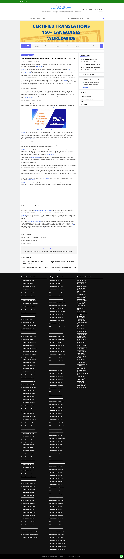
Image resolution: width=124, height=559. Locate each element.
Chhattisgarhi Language (82, 373)
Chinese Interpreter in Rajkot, (55, 348)
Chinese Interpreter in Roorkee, (56, 435)
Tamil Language (80, 306)
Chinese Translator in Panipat (28, 371)
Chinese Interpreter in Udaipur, (56, 388)
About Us (32, 18)
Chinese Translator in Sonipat (28, 374)
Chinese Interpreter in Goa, (55, 447)
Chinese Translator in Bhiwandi (28, 512)
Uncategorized (84, 104)
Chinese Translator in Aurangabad (29, 351)
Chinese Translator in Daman (28, 425)
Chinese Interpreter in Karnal (55, 472)
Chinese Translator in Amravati (28, 515)
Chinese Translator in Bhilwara (28, 506)
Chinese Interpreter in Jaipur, (55, 382)
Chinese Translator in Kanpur (27, 390)
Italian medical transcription (34, 221)
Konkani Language (81, 387)
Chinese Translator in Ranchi (27, 412)
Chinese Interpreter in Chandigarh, (57, 311)
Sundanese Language (82, 323)
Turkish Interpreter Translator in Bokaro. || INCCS (35, 267)
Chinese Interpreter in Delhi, (55, 280)
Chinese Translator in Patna (27, 442)
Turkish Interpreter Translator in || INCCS (32, 261)
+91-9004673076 (61, 8)
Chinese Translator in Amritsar (28, 316)
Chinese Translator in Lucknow (28, 393)
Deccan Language (81, 377)
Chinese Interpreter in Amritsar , (56, 317)
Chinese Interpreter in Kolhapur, (56, 531)
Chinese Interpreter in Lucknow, (56, 398)
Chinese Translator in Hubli (27, 500)
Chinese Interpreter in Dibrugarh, (56, 487)
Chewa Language (81, 376)
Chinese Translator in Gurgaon (28, 286)
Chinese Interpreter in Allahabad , (56, 391)
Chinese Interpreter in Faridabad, (56, 357)
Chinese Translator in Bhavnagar (28, 333)
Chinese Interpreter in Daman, (56, 432)
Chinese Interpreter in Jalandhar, (56, 320)
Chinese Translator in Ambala (28, 456)
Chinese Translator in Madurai (28, 299)
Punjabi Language (81, 292)
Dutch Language (81, 353)
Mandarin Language (81, 280)
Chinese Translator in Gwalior (28, 362)
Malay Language (81, 297)
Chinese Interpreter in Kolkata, (56, 308)
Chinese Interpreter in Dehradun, (56, 422)
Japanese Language (81, 291)
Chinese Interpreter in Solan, (55, 509)
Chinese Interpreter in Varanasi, (56, 401)
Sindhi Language (81, 343)
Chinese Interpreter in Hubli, (55, 512)
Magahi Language (81, 368)
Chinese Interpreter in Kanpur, (56, 395)
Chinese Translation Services (87, 99)
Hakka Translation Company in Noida (43, 45)
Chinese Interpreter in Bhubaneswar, (57, 540)
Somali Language (81, 365)
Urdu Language (80, 308)
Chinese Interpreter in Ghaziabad (56, 360)
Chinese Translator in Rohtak (27, 399)
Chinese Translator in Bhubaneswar (29, 528)
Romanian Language (82, 347)
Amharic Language (81, 345)
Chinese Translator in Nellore (28, 473)
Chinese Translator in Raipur (27, 405)
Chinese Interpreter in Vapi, (55, 342)
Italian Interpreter (27, 72)
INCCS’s (23, 132)
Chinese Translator (41, 129)
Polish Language (81, 317)
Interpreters (43, 227)
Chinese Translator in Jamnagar (28, 342)
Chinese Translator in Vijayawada (29, 432)
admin (24, 61)
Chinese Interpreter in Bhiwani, (56, 469)
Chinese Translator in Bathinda (28, 521)
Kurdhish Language (81, 334)
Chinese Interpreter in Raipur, (55, 410)
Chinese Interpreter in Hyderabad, (57, 302)
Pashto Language (81, 319)
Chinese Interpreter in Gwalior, (56, 367)
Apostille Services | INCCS (75, 18)
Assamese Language (82, 364)
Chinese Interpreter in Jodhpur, (56, 385)
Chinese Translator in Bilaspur (28, 483)
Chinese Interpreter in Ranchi (55, 416)
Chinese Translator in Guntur (27, 433)
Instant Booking (28, 97)
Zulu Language (80, 381)
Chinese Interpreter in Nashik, (56, 373)
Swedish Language (81, 384)
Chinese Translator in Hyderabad (28, 300)
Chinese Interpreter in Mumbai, (56, 292)
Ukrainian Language (81, 337)
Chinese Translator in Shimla (27, 495)
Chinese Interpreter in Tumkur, (56, 515)
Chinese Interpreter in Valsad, (56, 503)
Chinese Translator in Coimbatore (29, 359)
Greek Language (81, 374)
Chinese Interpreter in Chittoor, (56, 478)
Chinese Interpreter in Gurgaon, (56, 286)
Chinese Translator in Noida (27, 283)
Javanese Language (81, 295)
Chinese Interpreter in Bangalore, (56, 289)
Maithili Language (81, 340)
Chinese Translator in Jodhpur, (28, 381)
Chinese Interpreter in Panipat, (56, 376)
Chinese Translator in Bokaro (27, 408)
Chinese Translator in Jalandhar (28, 319)
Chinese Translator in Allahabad (28, 387)
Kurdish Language (81, 354)
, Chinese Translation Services (53, 129)
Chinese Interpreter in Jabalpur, (56, 407)
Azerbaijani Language (82, 348)
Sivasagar (33, 480)
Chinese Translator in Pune (27, 322)
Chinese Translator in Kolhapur (28, 518)
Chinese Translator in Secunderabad (29, 303)
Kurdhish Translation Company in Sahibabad (90, 67)
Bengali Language (81, 288)
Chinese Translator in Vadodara (28, 336)
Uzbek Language (81, 342)
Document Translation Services (56, 18)
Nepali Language (81, 359)
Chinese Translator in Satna (27, 509)
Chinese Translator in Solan (27, 497)
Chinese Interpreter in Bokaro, (56, 413)
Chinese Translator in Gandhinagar (29, 348)
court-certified (46, 178)
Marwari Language (81, 367)
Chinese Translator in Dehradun (28, 416)
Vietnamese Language (82, 300)
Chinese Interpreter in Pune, (55, 323)
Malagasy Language (81, 356)
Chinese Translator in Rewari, (28, 464)
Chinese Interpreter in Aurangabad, (57, 354)
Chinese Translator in (26, 480)
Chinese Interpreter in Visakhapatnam (57, 549)
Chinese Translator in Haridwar (28, 524)
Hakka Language (81, 336)
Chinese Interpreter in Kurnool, (56, 481)
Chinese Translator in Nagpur (28, 365)
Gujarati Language (81, 316)
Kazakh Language (81, 379)
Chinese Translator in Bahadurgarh (29, 453)
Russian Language (81, 289)
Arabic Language (81, 285)
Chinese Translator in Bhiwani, (28, 459)
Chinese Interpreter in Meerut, (56, 456)
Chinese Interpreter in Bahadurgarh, (57, 463)
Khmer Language (81, 362)
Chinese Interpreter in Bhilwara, (56, 518)
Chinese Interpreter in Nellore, (56, 484)
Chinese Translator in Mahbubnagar (29, 531)
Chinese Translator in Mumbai (28, 292)
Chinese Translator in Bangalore (28, 289)
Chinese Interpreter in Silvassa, (56, 497)
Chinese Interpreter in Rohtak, (56, 404)
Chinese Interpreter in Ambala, (56, 466)
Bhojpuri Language (81, 339)
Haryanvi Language (81, 370)
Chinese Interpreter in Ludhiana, (56, 314)
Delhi (82, 101)
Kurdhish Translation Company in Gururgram (85, 45)
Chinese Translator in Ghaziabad (28, 357)
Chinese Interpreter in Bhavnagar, (56, 336)
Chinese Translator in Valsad (27, 492)
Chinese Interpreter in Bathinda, (56, 534)
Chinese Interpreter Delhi (28, 55)
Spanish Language (81, 282)
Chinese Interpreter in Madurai (56, 299)
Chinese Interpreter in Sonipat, (56, 379)
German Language (81, 294)
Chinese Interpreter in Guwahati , (56, 425)
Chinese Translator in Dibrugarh (28, 477)
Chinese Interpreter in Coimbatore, (57, 364)
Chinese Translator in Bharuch (28, 330)
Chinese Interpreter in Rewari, (56, 475)
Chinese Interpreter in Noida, (55, 283)
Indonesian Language (82, 333)
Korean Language (81, 302)
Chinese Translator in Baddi (27, 436)
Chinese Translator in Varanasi (28, 396)
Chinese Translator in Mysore (28, 450)
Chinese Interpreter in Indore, (55, 429)
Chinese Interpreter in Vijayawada (57, 438)
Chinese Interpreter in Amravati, (56, 528)
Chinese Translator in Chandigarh (29, 309)
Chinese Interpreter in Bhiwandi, (56, 524)
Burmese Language (81, 331)
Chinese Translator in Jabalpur (28, 402)
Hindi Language (80, 283)
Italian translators (35, 157)
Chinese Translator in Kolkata (28, 306)
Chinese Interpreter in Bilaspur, (56, 494)
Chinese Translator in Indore (27, 422)
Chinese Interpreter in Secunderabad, (57, 305)
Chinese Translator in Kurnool (28, 470)
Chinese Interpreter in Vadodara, (56, 339)
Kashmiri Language (81, 326)
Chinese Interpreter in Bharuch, (56, 333)
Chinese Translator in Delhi (27, 280)
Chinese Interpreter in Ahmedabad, (57, 326)
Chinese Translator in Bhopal (27, 413)
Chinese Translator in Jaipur (27, 377)
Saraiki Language (81, 357)
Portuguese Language (82, 286)
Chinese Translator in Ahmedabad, (29, 325)
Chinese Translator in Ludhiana (28, 313)
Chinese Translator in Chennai (28, 295)
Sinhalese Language (81, 360)
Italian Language (81, 311)
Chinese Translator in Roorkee (28, 429)
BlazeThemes (77, 556)
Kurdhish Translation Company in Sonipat (89, 69)
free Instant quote (39, 66)
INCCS (23, 69)
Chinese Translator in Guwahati (28, 419)
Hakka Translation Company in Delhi (63, 45)
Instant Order (41, 18)
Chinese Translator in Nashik (27, 368)
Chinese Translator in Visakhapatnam (29, 537)
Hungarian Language (82, 330)
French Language (81, 303)
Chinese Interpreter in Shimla (55, 506)
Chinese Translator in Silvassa (28, 486)
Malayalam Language (82, 322)
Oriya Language (80, 325)
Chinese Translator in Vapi (27, 339)
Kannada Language (81, 320)
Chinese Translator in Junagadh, (28, 489)
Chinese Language (81, 351)
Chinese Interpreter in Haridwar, (56, 537)
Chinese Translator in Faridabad (28, 354)
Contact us (88, 18)
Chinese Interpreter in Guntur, (55, 441)
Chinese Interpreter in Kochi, (55, 453)
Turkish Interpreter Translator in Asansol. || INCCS (63, 267)
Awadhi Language (81, 350)
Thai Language (80, 314)
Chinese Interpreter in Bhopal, (56, 419)
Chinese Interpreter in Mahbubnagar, (57, 543)
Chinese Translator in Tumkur (28, 503)
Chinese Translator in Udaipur (28, 384)
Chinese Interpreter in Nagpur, (56, 370)
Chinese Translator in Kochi (27, 444)
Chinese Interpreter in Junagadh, (56, 500)
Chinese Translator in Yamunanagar (29, 534)
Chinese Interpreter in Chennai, (56, 295)
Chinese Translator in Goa (27, 439)
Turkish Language (81, 309)
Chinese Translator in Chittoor (28, 467)
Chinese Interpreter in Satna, (55, 521)
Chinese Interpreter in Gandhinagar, (57, 351)
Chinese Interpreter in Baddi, (55, 444)
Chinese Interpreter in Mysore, (56, 459)
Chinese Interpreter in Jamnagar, (56, 345)
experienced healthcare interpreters (42, 210)
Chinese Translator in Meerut (27, 447)
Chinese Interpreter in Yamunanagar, (57, 546)
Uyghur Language (81, 385)
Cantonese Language (82, 313)
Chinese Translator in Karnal (27, 463)
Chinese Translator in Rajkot (27, 345)
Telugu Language (81, 299)
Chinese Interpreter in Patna (55, 450)
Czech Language (81, 382)
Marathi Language (81, 305)
